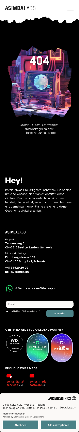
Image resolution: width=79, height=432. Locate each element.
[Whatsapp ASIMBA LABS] (9, 288)
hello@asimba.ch (17, 271)
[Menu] (70, 8)
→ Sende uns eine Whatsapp (34, 288)
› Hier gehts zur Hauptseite (40, 132)
